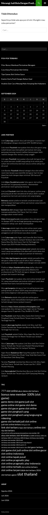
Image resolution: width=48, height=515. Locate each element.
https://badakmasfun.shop (19, 267)
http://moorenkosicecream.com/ (18, 249)
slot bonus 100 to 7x (7, 438)
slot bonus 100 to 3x (40, 435)
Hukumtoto (5, 512)
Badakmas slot (7, 210)
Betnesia (4, 200)
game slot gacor (9, 408)
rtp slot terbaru (8, 430)
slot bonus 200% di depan (21, 438)
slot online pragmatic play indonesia (20, 463)
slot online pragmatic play (15, 460)
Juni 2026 (5, 500)
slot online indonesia (12, 453)
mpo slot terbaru (26, 427)
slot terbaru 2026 (33, 470)
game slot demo (28, 405)
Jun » (44, 125)
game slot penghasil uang (15, 411)
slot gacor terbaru (35, 447)
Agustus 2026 (6, 491)
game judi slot (26, 401)
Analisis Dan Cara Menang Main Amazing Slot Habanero (23, 83)
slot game (6, 450)
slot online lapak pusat (13, 456)
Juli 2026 (5, 496)
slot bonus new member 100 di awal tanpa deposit (16, 442)
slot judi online (20, 450)
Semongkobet (10, 371)
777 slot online (9, 390)
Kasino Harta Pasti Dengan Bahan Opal (16, 79)
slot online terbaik (11, 466)
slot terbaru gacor (9, 475)
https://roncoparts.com (10, 219)
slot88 (32, 435)
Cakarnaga (9, 140)
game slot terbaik (10, 421)
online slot (40, 427)
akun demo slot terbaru (28, 391)
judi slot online (28, 421)
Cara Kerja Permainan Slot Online (14, 70)
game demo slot (9, 401)
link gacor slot (26, 424)
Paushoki (13, 147)
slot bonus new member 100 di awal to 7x (13, 445)
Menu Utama (45, 3)
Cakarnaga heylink (13, 325)
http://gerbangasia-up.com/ (16, 258)
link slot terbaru (10, 427)
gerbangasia (10, 288)
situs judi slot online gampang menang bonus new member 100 (20, 433)
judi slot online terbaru (11, 424)
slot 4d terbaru (23, 435)
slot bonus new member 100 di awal (12, 440)
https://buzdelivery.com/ (14, 182)
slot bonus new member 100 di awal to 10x (14, 447)
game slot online (28, 408)
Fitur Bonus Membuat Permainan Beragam (18, 65)
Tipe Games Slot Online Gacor (13, 74)
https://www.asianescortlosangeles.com (24, 306)
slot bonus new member (37, 438)
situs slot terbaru (8, 435)
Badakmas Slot (17, 353)
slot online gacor (38, 450)
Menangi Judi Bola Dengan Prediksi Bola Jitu (18, 3)
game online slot (10, 405)
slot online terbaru (29, 467)
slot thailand (27, 474)
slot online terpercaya (13, 470)
